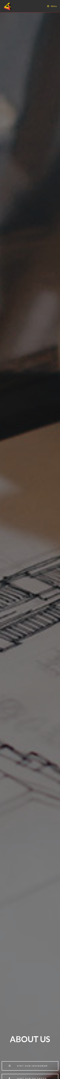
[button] (30, 1066)
